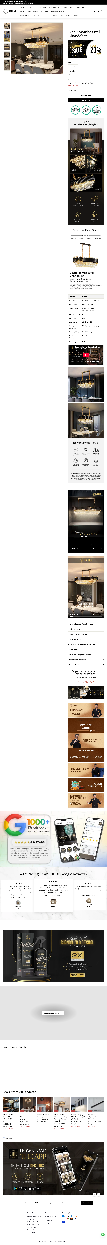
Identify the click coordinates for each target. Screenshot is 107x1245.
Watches (44, 11)
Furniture (80, 7)
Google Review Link (18, 897)
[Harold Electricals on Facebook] (48, 1224)
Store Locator (72, 15)
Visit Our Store (75, 629)
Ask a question (74, 639)
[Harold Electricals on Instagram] (45, 1224)
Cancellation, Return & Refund (81, 644)
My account (31, 1232)
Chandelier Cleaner (55, 15)
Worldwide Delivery (77, 659)
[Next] (6, 72)
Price (70, 80)
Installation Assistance (78, 634)
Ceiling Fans (68, 7)
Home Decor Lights (27, 7)
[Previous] (94, 1194)
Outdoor (42, 7)
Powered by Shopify (60, 1241)
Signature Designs (33, 1224)
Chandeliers (54, 7)
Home (70, 28)
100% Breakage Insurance (79, 654)
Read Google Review (89, 895)
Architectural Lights (29, 11)
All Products (27, 1092)
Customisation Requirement (80, 624)
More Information (76, 664)
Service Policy (74, 649)
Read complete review (53, 895)
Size (70, 62)
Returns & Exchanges (34, 1216)
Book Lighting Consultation (31, 15)
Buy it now (86, 100)
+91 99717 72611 (86, 681)
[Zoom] (37, 48)
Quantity (71, 71)
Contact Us (30, 1230)
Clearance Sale (57, 11)
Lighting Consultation (53, 1013)
